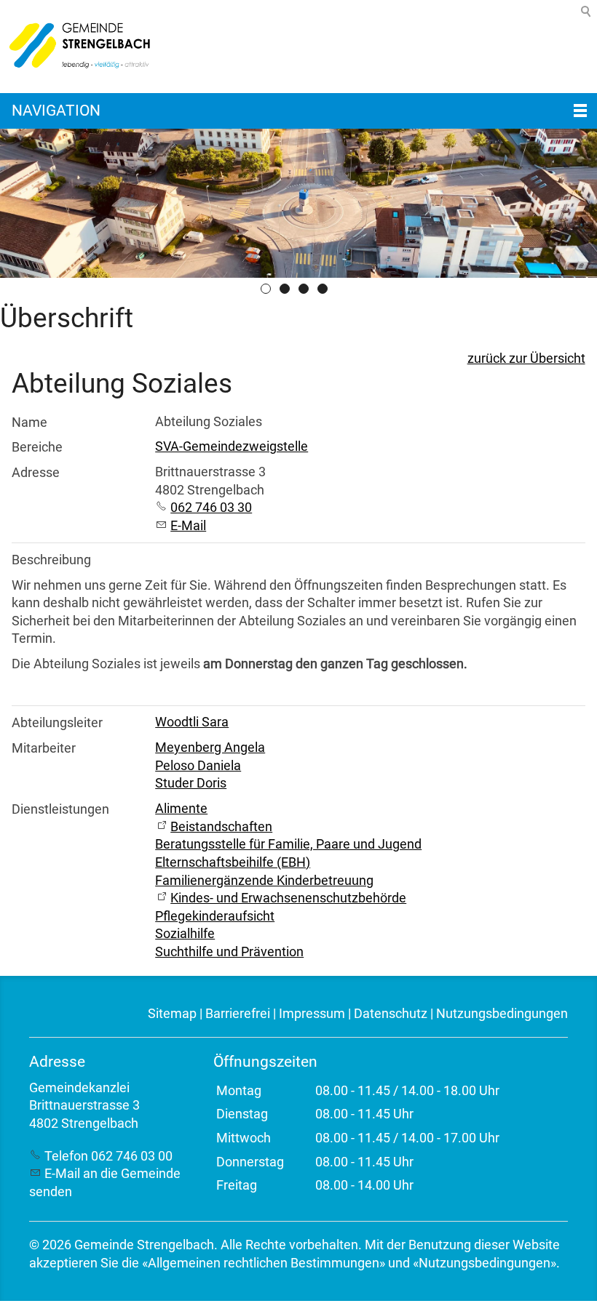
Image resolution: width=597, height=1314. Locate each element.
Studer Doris (190, 783)
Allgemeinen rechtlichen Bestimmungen (263, 1263)
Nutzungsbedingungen (502, 1013)
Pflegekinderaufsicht (214, 916)
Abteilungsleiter (57, 723)
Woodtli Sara (192, 722)
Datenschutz (390, 1013)
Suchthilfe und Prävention (229, 952)
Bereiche (37, 447)
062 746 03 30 (211, 507)
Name (29, 422)
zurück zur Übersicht (526, 358)
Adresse (36, 472)
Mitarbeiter (44, 748)
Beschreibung (51, 560)
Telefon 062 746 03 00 (108, 1156)
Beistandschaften (221, 827)
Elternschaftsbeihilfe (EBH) (232, 862)
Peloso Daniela (198, 765)
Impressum (312, 1013)
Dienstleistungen (60, 809)
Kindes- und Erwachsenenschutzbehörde (288, 898)
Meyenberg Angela (210, 747)
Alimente (181, 808)
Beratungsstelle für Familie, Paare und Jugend (288, 844)
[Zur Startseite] (76, 47)
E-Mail (188, 525)
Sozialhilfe (185, 933)
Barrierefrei (237, 1013)
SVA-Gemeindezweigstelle (231, 446)
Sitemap (172, 1013)
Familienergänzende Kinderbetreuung (264, 880)
